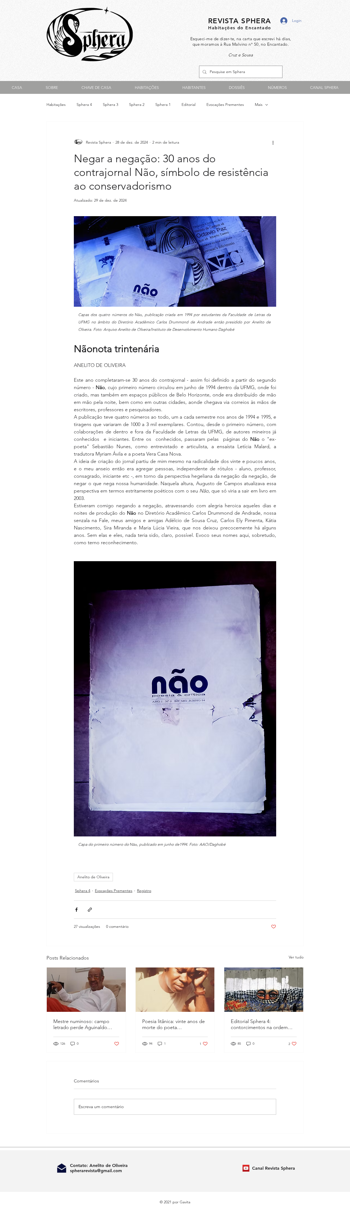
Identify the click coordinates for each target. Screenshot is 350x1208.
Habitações (56, 104)
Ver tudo (296, 957)
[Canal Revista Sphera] (246, 1168)
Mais (258, 104)
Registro (144, 890)
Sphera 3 (110, 104)
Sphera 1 (163, 104)
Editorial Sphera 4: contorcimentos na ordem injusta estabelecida (259, 1024)
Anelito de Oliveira (93, 876)
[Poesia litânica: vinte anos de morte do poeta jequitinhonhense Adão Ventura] (175, 989)
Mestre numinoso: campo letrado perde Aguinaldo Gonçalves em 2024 (81, 1024)
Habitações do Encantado (239, 27)
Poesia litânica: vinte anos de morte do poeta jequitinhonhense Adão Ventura (173, 1024)
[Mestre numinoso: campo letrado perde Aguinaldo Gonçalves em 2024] (86, 989)
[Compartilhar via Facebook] (76, 909)
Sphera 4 (84, 104)
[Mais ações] (273, 142)
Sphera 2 (136, 104)
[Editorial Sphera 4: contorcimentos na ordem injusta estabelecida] (263, 989)
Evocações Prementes (225, 104)
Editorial (189, 104)
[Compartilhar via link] (89, 909)
